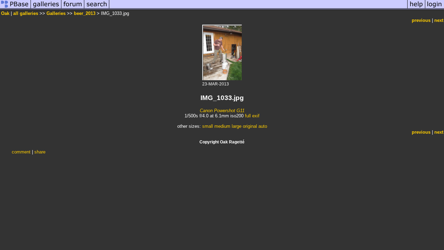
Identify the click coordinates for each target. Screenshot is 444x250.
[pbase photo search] (96, 8)
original (250, 126)
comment (21, 152)
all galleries (25, 13)
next (438, 20)
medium (222, 126)
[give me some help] (416, 8)
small (207, 126)
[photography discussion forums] (72, 8)
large (236, 126)
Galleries (56, 13)
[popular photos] (258, 8)
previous (421, 20)
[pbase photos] (15, 8)
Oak (5, 13)
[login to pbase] (434, 8)
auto (262, 126)
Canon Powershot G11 (222, 110)
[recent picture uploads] (46, 8)
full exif (252, 115)
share (39, 152)
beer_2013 (84, 13)
